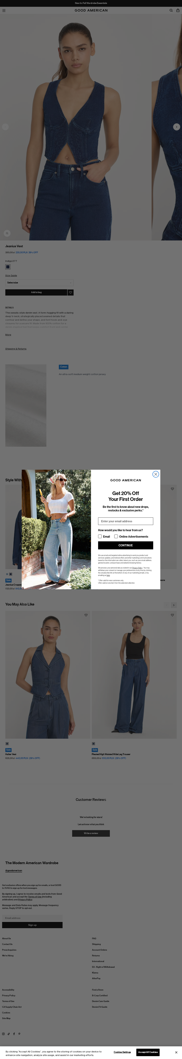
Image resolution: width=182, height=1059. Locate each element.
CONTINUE (126, 545)
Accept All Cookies (147, 1052)
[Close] (176, 1052)
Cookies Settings (122, 1052)
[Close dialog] (156, 474)
